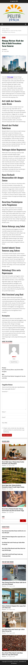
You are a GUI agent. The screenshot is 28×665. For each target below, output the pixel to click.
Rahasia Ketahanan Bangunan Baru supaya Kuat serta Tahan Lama (14, 606)
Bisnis (3, 37)
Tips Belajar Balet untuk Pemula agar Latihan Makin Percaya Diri (13, 630)
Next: (13, 376)
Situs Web (4, 422)
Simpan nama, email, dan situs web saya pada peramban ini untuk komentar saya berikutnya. (13, 429)
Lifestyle (5, 649)
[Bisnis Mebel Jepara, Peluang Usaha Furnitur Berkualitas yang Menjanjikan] (14, 452)
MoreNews (22, 661)
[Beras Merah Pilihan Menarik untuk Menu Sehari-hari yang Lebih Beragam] (14, 643)
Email (4, 417)
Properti (5, 578)
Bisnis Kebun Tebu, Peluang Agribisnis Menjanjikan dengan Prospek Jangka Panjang (13, 486)
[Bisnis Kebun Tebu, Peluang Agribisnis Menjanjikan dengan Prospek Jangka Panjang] (14, 475)
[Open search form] (25, 24)
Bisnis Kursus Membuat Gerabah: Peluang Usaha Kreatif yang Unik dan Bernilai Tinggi (13, 509)
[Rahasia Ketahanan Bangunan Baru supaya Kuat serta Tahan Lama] (14, 596)
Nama (4, 412)
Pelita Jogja (10, 77)
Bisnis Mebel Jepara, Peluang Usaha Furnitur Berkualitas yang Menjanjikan (13, 462)
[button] (2, 24)
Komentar (5, 391)
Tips (4, 625)
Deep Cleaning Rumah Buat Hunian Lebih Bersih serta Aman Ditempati (14, 583)
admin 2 (5, 49)
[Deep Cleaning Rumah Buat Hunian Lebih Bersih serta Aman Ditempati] (14, 573)
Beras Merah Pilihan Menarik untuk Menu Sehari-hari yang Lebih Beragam (12, 653)
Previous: (12, 369)
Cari (3, 517)
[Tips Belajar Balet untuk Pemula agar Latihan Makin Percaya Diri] (14, 620)
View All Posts (14, 362)
